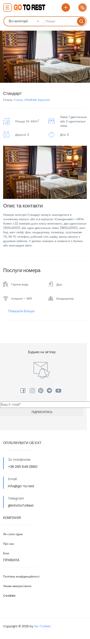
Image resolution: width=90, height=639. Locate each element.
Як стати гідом (13, 534)
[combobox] (24, 21)
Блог (6, 553)
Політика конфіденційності (21, 576)
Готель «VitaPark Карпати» (32, 100)
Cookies (9, 596)
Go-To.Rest (42, 626)
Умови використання (17, 586)
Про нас (8, 544)
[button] (80, 189)
